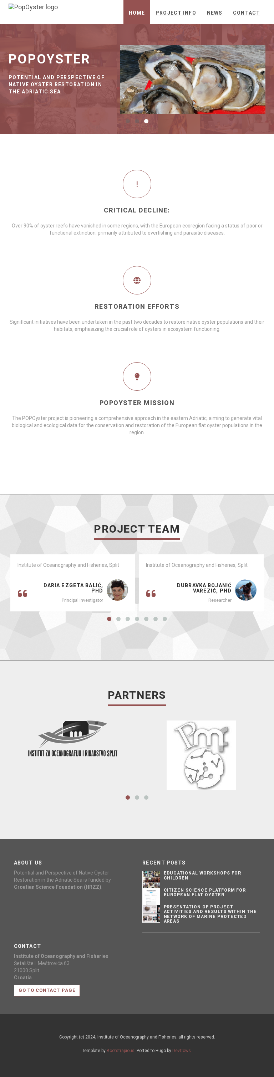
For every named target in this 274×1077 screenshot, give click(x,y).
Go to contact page (47, 990)
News (214, 13)
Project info (176, 13)
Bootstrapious (121, 1050)
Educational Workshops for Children (202, 875)
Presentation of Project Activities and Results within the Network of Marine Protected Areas (210, 914)
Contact (246, 13)
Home (137, 13)
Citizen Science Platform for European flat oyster (205, 892)
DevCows (181, 1050)
